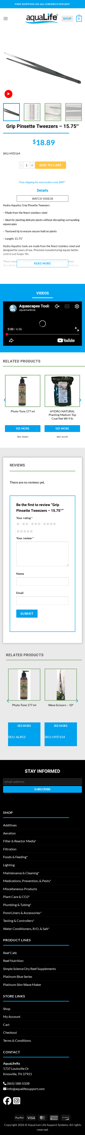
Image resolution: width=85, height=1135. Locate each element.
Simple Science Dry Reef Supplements (29, 969)
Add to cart (50, 165)
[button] (5, 18)
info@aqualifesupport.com (26, 1089)
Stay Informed (42, 771)
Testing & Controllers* (18, 921)
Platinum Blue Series (17, 976)
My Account (11, 1016)
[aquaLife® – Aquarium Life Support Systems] (41, 18)
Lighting (9, 865)
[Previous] (10, 68)
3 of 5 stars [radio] (35, 524)
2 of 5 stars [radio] (24, 524)
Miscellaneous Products (20, 889)
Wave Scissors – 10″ (60, 705)
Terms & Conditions (17, 1040)
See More (22, 428)
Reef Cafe (10, 953)
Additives (10, 825)
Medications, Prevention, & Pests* (27, 881)
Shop (67, 18)
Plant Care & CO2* (16, 897)
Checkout (10, 1032)
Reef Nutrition (13, 961)
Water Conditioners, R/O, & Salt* (26, 929)
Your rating (24, 518)
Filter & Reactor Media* (19, 841)
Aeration (9, 833)
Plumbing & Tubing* (17, 905)
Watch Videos (42, 198)
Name (20, 573)
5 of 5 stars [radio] (24, 531)
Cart (6, 1024)
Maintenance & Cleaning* (21, 873)
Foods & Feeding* (15, 857)
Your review (25, 538)
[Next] (75, 68)
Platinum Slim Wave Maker (22, 984)
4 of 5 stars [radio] (49, 524)
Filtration (10, 849)
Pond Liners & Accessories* (22, 913)
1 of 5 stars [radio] (17, 524)
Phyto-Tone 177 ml (23, 411)
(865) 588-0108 (18, 1083)
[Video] (9, 94)
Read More (42, 263)
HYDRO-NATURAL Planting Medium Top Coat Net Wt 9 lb (62, 415)
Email (20, 593)
